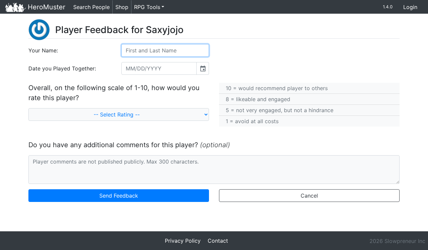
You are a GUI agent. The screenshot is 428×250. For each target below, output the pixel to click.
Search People (91, 7)
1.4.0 (388, 6)
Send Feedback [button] (118, 195)
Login (410, 7)
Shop (121, 7)
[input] (159, 68)
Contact (218, 240)
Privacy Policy (183, 240)
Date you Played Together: (62, 68)
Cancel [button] (309, 195)
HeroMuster (45, 7)
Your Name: (43, 50)
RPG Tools (147, 7)
